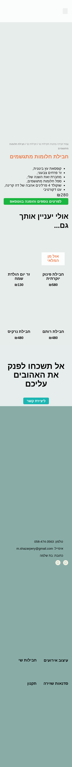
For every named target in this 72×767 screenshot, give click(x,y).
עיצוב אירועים (56, 660)
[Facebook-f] (65, 562)
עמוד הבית (63, 144)
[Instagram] (57, 562)
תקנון (32, 683)
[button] (65, 11)
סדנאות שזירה (56, 683)
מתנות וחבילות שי (47, 144)
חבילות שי (32, 144)
